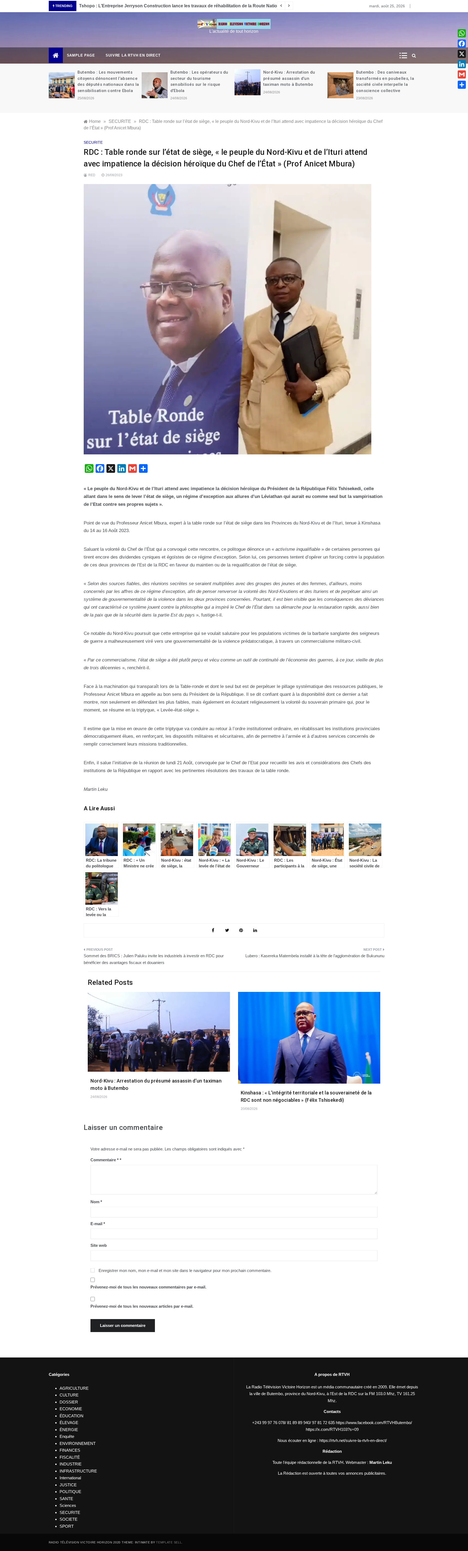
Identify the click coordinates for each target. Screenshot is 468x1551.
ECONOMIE (71, 1408)
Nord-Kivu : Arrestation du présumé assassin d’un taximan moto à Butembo (289, 78)
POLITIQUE (70, 1491)
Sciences (68, 1505)
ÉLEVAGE (69, 1422)
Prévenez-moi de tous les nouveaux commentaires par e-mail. (148, 1287)
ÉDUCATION (71, 1416)
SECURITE (93, 142)
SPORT (67, 1526)
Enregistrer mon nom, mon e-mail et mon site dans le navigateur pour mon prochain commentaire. (185, 1270)
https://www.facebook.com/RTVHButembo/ (374, 1422)
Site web (98, 1245)
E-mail (97, 1223)
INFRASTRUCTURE (78, 1471)
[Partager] (462, 85)
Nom (96, 1201)
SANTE (66, 1498)
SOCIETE (68, 1519)
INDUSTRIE (71, 1464)
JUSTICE (68, 1485)
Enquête (67, 1436)
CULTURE (69, 1395)
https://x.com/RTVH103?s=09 (332, 1429)
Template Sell (168, 1542)
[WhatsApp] (462, 33)
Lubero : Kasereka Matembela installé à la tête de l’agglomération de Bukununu (314, 955)
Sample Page (81, 55)
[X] (462, 54)
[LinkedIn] (462, 64)
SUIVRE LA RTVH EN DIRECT (133, 55)
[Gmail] (462, 74)
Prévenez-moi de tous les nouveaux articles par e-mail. (141, 1306)
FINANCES (70, 1450)
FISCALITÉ (70, 1457)
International (70, 1477)
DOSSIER (69, 1402)
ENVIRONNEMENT (78, 1443)
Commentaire (104, 1159)
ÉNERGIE (69, 1429)
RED (91, 175)
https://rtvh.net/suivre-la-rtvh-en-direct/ (353, 1440)
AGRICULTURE (74, 1388)
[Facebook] (462, 43)
